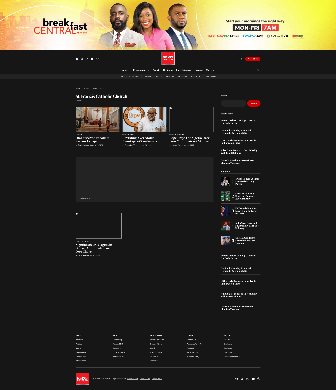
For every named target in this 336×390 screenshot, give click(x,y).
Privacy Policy (132, 379)
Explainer (228, 344)
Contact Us (191, 340)
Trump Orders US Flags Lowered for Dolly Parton (238, 121)
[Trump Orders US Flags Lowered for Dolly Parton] (225, 181)
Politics (79, 344)
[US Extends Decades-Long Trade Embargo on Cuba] (225, 211)
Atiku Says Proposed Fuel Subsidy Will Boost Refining (239, 151)
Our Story (117, 348)
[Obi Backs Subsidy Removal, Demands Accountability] (225, 196)
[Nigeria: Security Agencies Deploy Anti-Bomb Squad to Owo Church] (99, 226)
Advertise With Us (194, 344)
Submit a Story (193, 357)
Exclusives (182, 76)
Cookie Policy (157, 379)
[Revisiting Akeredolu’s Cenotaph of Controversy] (144, 119)
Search (224, 95)
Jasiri (152, 348)
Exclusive (228, 348)
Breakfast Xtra (156, 344)
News (79, 241)
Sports (78, 348)
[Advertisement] (145, 178)
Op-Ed (132, 134)
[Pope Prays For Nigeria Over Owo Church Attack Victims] (191, 119)
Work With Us (118, 357)
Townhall (147, 76)
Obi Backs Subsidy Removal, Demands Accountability (236, 131)
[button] (241, 59)
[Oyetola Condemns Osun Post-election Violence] (225, 240)
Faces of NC (118, 344)
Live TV (227, 340)
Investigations (210, 76)
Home (78, 88)
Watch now (253, 59)
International (81, 361)
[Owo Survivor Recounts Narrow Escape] (97, 119)
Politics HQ (154, 357)
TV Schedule (192, 352)
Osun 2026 (195, 76)
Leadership (117, 340)
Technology (81, 357)
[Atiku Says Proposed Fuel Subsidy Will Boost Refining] (225, 225)
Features (170, 76)
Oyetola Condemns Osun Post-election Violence (237, 161)
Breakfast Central (157, 340)
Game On (154, 361)
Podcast (190, 348)
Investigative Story (231, 357)
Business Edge (156, 352)
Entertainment (82, 352)
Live (121, 76)
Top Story (181, 134)
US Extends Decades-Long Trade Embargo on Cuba (238, 141)
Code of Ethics (119, 352)
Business (79, 340)
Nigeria (79, 134)
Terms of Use (145, 379)
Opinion (159, 76)
